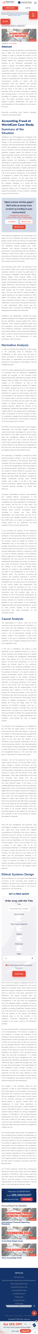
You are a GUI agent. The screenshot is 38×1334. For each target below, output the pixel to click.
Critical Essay (19, 1304)
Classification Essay (19, 1294)
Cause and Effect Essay (19, 1290)
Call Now (12, 222)
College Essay (19, 1297)
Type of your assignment (19, 924)
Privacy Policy (18, 1316)
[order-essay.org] (8, 2)
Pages (19, 954)
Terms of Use (9, 1316)
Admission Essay (19, 1277)
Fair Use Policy (28, 1316)
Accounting (12, 43)
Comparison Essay (19, 1300)
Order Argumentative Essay (19, 1284)
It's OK (33, 15)
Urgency (19, 934)
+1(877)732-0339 (26, 2)
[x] (19, 1327)
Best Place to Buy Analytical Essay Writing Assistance (19, 1280)
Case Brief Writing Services (19, 1287)
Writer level (19, 944)
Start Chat (27, 222)
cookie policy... (17, 15)
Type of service (19, 914)
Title (19, 904)
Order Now (20, 227)
